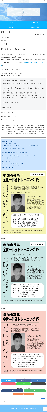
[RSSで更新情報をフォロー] (23, 394)
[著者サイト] (12, 390)
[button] (43, 222)
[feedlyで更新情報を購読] (35, 390)
